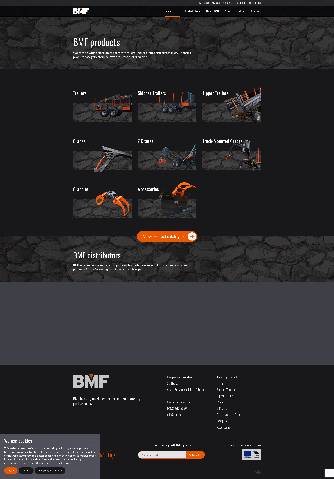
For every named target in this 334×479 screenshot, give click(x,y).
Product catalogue (211, 2)
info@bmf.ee (174, 414)
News (228, 11)
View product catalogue (163, 236)
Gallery (241, 11)
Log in (242, 2)
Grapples (222, 420)
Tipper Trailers (225, 395)
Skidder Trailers (226, 389)
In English (256, 2)
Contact (256, 11)
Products (170, 11)
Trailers (221, 383)
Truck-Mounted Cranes (229, 414)
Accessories (224, 427)
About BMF (213, 11)
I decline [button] (26, 470)
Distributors (192, 11)
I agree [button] (10, 470)
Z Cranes (222, 408)
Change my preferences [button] (50, 470)
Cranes (221, 402)
